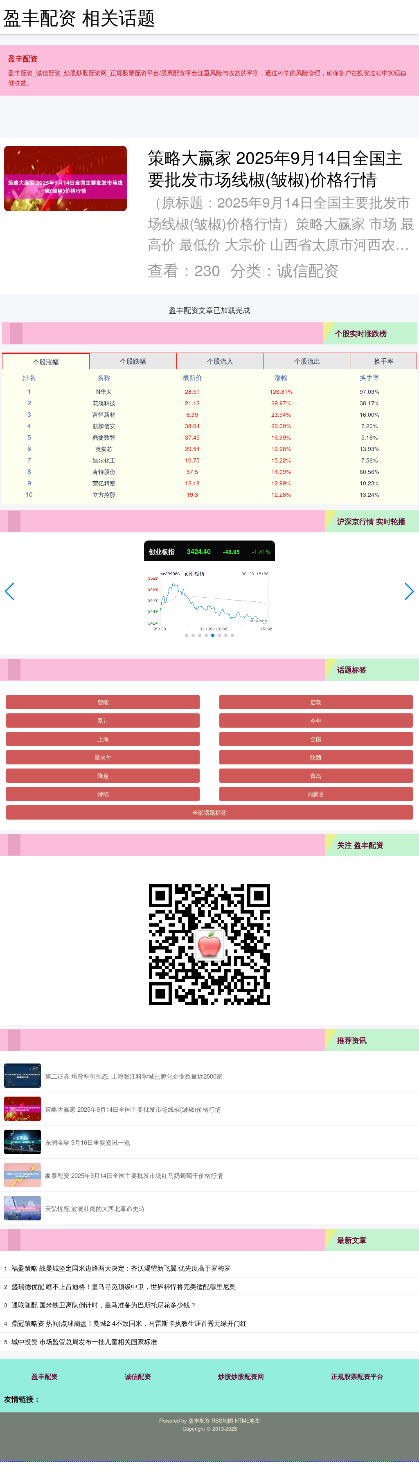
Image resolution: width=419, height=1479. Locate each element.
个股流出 (307, 361)
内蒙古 (315, 794)
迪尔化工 (103, 460)
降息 (103, 775)
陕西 (316, 757)
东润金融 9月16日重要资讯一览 (87, 1142)
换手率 (384, 361)
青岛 (316, 775)
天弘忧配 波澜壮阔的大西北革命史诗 (95, 1208)
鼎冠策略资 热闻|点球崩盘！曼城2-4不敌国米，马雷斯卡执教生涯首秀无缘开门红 (129, 1323)
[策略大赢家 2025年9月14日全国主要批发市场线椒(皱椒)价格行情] (65, 187)
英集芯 (104, 449)
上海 (103, 739)
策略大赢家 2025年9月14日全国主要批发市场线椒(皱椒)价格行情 (275, 167)
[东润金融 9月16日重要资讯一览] (22, 1142)
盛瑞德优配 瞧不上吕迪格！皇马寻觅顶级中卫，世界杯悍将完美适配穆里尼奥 (123, 1286)
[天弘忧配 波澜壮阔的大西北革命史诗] (22, 1208)
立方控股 (103, 494)
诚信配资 (138, 1376)
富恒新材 (103, 414)
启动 (316, 702)
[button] (9, 592)
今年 (316, 720)
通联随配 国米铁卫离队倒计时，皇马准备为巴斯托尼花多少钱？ (103, 1304)
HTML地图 (247, 1420)
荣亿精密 (103, 483)
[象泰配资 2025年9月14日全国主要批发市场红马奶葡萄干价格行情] (22, 1175)
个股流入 (220, 361)
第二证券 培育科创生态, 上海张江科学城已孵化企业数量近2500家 (134, 1076)
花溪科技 (103, 403)
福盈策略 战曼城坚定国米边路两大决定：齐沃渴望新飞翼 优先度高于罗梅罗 (121, 1268)
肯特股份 (103, 471)
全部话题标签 (209, 812)
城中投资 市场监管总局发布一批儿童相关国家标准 (84, 1341)
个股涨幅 (46, 361)
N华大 (104, 391)
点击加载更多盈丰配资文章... (209, 309)
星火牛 (103, 757)
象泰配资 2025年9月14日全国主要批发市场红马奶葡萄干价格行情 (134, 1175)
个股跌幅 (133, 361)
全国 (316, 739)
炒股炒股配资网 (241, 1376)
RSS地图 (222, 1420)
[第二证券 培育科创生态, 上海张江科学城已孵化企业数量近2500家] (22, 1075)
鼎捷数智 (103, 437)
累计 (103, 720)
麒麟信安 (103, 426)
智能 (103, 702)
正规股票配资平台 (357, 1376)
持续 (103, 794)
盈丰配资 (45, 1376)
